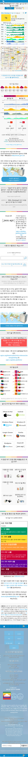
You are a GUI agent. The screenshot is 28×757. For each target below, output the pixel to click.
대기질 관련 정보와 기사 (13, 664)
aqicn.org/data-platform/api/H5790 (21, 233)
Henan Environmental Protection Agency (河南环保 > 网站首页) (14, 722)
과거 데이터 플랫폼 (14, 684)
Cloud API (20, 443)
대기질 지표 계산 (13, 676)
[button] (18, 53)
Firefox (20, 432)
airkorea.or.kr (19, 576)
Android (20, 412)
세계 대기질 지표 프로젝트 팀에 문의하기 (13, 655)
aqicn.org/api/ (21, 240)
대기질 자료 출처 (13, 675)
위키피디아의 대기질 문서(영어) (14, 583)
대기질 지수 (8, 13)
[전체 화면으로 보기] (26, 13)
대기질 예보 (14, 678)
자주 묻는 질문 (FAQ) (13, 671)
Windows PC (21, 422)
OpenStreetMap (18, 70)
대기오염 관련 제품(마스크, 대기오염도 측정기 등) (14, 680)
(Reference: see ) (14, 549)
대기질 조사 (14, 661)
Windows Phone (7, 422)
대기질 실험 (14, 666)
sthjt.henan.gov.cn (18, 155)
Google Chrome (8, 432)
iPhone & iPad (7, 412)
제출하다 (24, 745)
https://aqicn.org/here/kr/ (14, 196)
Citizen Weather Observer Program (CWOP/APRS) (14, 718)
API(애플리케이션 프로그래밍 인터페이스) (14, 683)
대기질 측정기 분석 (14, 667)
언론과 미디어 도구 (14, 657)
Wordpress (7, 443)
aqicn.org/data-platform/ (14, 360)
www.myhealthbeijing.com (10, 596)
